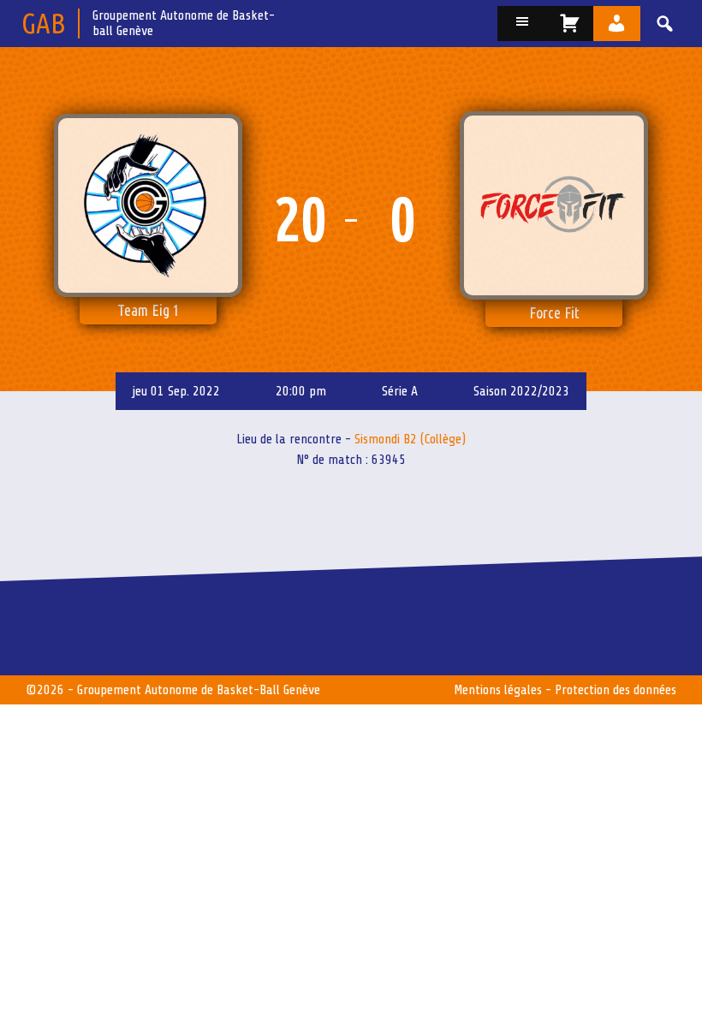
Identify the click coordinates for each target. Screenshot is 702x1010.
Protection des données (615, 690)
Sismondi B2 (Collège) (410, 439)
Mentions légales (498, 690)
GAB (43, 23)
